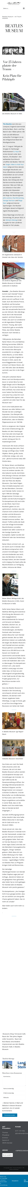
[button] (3, 1065)
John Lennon (7, 198)
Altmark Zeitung (11, 220)
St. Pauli (16, 152)
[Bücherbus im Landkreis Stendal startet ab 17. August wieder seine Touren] (21, 1062)
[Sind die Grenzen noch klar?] (7, 1062)
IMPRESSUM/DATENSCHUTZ (20, 1151)
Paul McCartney (18, 198)
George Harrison (9, 200)
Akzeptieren (15, 1180)
